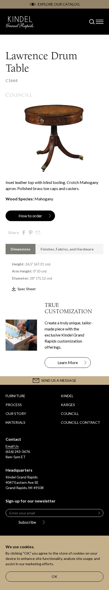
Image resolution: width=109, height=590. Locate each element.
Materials (15, 422)
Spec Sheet (26, 289)
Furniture (15, 396)
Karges (68, 405)
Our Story (16, 413)
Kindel (67, 396)
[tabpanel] (54, 273)
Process (14, 405)
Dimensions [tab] (20, 249)
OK (54, 576)
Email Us (12, 446)
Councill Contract (80, 422)
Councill (70, 413)
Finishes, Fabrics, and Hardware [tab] (67, 249)
